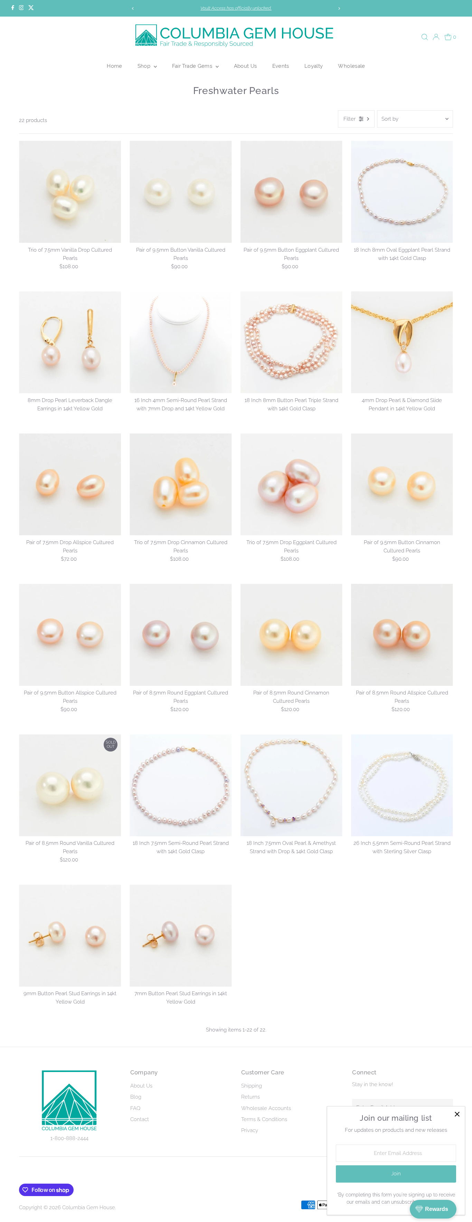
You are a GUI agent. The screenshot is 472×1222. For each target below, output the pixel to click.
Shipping (251, 1086)
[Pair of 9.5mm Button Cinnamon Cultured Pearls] (402, 484)
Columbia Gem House (88, 1207)
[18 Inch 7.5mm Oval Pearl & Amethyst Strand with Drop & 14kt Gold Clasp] (291, 785)
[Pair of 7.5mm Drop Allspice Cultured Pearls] (70, 484)
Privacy (249, 1130)
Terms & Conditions (264, 1119)
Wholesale (351, 66)
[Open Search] (425, 37)
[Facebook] (13, 8)
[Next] (339, 8)
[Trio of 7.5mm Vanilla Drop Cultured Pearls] (70, 192)
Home (114, 66)
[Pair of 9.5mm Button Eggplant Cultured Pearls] (291, 192)
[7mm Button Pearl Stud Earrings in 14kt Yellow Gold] (181, 936)
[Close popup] (457, 1114)
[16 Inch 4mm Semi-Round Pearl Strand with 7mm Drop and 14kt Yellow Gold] (181, 342)
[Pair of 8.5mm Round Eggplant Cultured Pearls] (181, 635)
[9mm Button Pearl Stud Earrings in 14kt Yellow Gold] (70, 936)
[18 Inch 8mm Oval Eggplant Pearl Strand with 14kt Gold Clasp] (402, 192)
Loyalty (313, 66)
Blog (135, 1097)
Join (396, 1173)
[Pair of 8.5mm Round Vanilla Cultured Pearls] (70, 785)
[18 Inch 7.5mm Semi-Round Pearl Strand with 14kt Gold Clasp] (181, 785)
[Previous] (133, 8)
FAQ (135, 1108)
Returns (250, 1097)
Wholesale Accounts (266, 1108)
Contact (139, 1119)
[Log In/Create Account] (436, 37)
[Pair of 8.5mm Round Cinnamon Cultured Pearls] (291, 635)
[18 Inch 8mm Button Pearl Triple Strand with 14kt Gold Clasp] (291, 342)
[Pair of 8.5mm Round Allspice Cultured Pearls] (402, 635)
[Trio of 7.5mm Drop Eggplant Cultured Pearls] (291, 484)
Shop (145, 66)
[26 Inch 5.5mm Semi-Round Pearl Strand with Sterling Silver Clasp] (402, 785)
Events (280, 66)
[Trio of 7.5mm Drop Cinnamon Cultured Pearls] (181, 484)
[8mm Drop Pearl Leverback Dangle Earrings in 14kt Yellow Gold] (70, 342)
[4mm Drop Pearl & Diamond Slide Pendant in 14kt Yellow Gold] (402, 342)
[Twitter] (31, 8)
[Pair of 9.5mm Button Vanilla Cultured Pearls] (181, 192)
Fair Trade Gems (193, 66)
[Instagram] (21, 8)
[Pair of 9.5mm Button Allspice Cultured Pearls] (70, 635)
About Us (245, 66)
